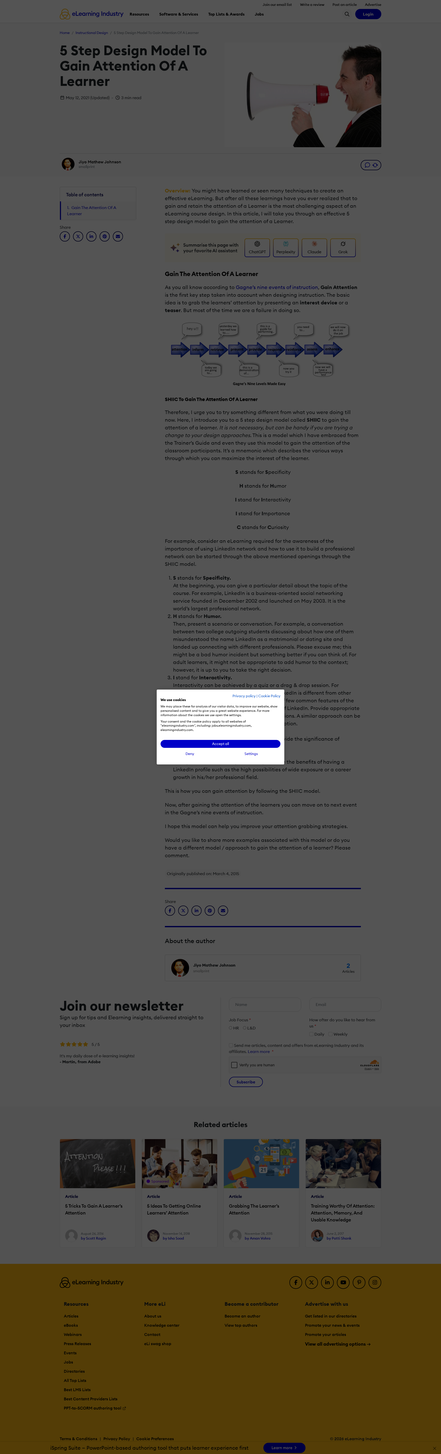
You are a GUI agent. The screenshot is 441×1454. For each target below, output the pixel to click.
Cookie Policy (269, 696)
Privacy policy (244, 696)
